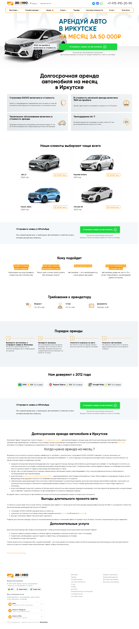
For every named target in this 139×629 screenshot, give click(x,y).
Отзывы (73, 586)
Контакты (126, 10)
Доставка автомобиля (110, 579)
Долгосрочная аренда (111, 582)
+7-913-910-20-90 (120, 3)
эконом (45, 440)
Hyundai (64, 513)
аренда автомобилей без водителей (37, 476)
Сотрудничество (77, 594)
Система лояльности (78, 582)
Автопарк (13, 10)
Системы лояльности (94, 10)
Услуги (62, 10)
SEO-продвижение (13, 622)
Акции (48, 10)
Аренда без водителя (110, 577)
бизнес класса (55, 440)
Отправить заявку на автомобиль (86, 47)
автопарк (121, 442)
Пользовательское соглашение (82, 591)
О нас (111, 10)
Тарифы (76, 10)
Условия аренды (32, 10)
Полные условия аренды (16, 553)
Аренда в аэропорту (110, 574)
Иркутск (34, 3)
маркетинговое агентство (30, 622)
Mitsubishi (82, 513)
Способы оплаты (77, 596)
